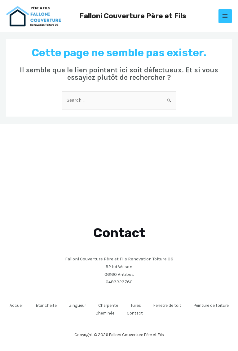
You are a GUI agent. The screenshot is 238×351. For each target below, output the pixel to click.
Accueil (17, 305)
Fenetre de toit (167, 305)
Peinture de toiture (211, 305)
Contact (135, 312)
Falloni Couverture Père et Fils (132, 16)
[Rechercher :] (119, 100)
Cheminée (104, 312)
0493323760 (119, 282)
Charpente (108, 305)
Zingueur (77, 305)
